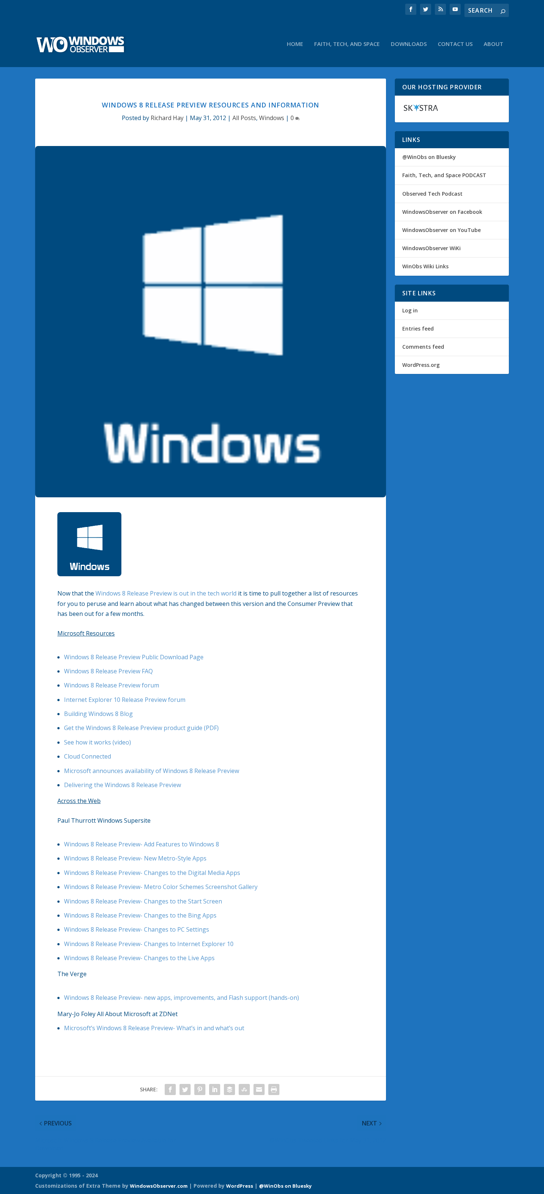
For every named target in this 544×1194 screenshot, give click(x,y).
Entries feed (418, 328)
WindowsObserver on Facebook (442, 211)
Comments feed (423, 346)
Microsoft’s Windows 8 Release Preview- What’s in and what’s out (154, 1028)
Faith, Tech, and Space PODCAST (444, 175)
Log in (410, 310)
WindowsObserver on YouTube (441, 229)
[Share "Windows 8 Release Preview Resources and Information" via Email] (259, 1089)
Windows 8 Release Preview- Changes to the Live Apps (139, 958)
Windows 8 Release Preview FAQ (108, 671)
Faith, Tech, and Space (347, 44)
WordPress (239, 1186)
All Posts (244, 118)
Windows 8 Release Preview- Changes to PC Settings (136, 929)
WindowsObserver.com (159, 1186)
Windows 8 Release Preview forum (111, 685)
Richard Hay (167, 118)
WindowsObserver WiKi (431, 248)
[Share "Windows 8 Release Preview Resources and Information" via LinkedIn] (214, 1089)
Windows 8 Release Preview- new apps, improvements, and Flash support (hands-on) (181, 998)
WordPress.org (421, 364)
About (493, 44)
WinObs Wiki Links (425, 266)
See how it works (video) (97, 742)
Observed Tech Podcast (432, 193)
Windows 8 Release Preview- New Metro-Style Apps (135, 858)
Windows (271, 118)
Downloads (409, 44)
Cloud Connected (87, 756)
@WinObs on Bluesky (429, 156)
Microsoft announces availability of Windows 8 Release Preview (151, 771)
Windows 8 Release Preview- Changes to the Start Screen (143, 901)
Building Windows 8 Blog (98, 714)
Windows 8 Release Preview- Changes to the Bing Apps (140, 915)
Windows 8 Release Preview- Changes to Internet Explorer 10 (149, 944)
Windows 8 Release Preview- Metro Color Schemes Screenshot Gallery (161, 887)
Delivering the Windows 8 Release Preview (122, 785)
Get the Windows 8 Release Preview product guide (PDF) (141, 728)
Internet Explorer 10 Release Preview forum (124, 700)
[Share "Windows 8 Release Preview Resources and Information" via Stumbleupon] (244, 1089)
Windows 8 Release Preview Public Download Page (134, 657)
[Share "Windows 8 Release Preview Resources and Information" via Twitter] (185, 1089)
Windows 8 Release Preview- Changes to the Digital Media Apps (152, 873)
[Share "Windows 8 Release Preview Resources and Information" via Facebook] (170, 1089)
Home (295, 44)
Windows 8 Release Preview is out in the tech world (165, 593)
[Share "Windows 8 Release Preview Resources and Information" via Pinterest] (199, 1089)
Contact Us (455, 44)
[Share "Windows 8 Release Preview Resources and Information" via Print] (273, 1089)
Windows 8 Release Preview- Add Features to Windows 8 (141, 844)
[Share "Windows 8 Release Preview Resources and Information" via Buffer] (229, 1089)
